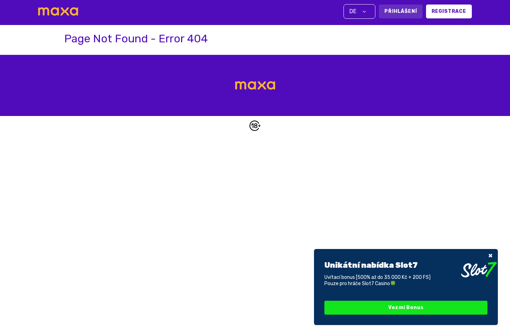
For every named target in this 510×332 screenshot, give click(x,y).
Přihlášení (400, 11)
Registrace (449, 11)
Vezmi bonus (405, 307)
